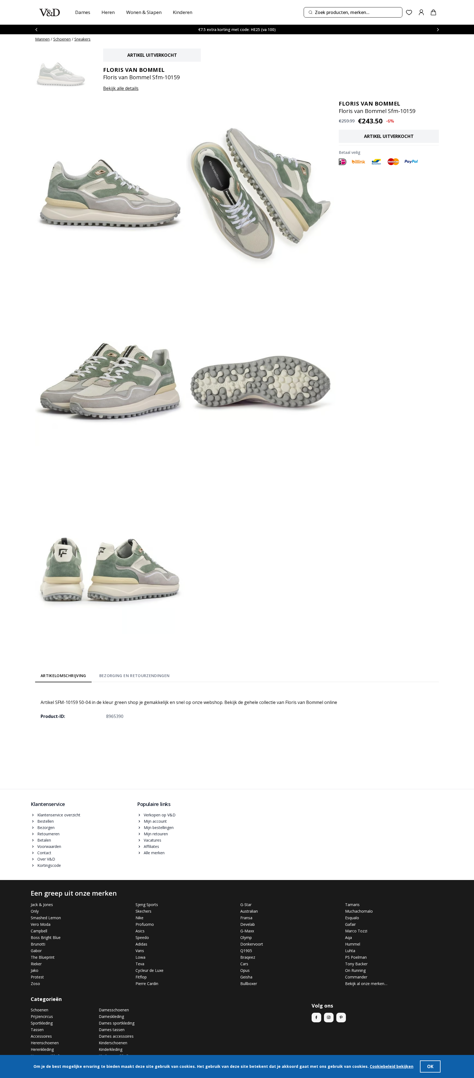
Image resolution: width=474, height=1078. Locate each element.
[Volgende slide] (438, 29)
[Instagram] (329, 1017)
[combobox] (353, 12)
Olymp (246, 937)
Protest (37, 977)
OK (430, 1066)
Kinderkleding (110, 1049)
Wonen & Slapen (144, 12)
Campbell (39, 930)
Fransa (246, 917)
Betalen (44, 840)
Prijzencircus (42, 1016)
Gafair (350, 924)
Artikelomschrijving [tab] (63, 675)
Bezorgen (46, 827)
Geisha (246, 977)
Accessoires (41, 1036)
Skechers (143, 911)
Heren (108, 12)
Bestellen (45, 821)
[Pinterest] (341, 1017)
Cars (244, 963)
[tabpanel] (237, 705)
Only (35, 911)
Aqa (348, 937)
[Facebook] (316, 1017)
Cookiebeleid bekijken (391, 1066)
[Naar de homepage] (49, 12)
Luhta (350, 950)
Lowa (140, 957)
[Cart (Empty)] (433, 12)
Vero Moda (40, 924)
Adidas (141, 944)
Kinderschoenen (113, 1042)
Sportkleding (42, 1023)
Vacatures (152, 840)
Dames (82, 12)
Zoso (35, 983)
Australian (249, 911)
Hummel (352, 944)
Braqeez (247, 957)
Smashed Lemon (46, 917)
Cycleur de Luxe (149, 970)
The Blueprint (43, 957)
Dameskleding (111, 1016)
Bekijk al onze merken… (366, 983)
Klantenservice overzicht (58, 814)
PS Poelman (356, 957)
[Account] (421, 12)
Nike (139, 917)
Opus (245, 970)
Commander (356, 977)
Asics (140, 930)
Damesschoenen (114, 1009)
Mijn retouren (156, 833)
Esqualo (352, 917)
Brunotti (38, 944)
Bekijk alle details (121, 88)
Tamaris (352, 904)
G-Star (246, 904)
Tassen (37, 1029)
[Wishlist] (409, 12)
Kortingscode (49, 865)
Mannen (42, 39)
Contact (44, 852)
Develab (247, 924)
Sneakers (82, 39)
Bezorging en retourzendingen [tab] (134, 675)
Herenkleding (42, 1049)
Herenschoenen (45, 1042)
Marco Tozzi (356, 930)
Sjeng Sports (147, 904)
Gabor (36, 950)
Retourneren (48, 833)
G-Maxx (247, 930)
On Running (355, 970)
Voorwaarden (49, 846)
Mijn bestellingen (159, 827)
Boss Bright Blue (46, 937)
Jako (34, 970)
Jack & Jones (42, 904)
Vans (140, 950)
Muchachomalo (359, 911)
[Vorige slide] (36, 29)
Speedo (142, 937)
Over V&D (46, 859)
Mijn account (155, 821)
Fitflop (141, 977)
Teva (140, 963)
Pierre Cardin (147, 983)
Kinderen (182, 12)
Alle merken (154, 852)
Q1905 (246, 950)
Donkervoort (251, 944)
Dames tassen (112, 1029)
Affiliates (151, 846)
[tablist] (105, 677)
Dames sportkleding (116, 1023)
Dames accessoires (116, 1036)
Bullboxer (248, 983)
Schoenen (62, 39)
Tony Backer (356, 963)
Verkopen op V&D (160, 814)
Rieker (36, 963)
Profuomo (145, 924)
